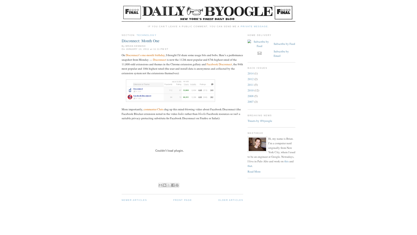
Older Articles (230, 200)
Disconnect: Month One (140, 40)
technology (146, 35)
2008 (251, 96)
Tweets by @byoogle (260, 121)
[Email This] (160, 185)
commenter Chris (154, 109)
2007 (251, 102)
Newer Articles (134, 200)
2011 (251, 85)
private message (254, 26)
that (250, 166)
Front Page (182, 200)
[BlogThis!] (164, 185)
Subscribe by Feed (284, 44)
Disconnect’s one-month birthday (145, 55)
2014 (251, 73)
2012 (251, 79)
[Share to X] (169, 185)
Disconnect (159, 60)
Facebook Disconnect (219, 64)
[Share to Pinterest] (177, 185)
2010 (251, 90)
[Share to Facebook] (173, 185)
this (286, 161)
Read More (254, 171)
